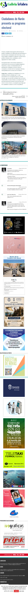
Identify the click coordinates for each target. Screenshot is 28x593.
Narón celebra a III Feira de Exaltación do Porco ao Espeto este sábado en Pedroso (13, 156)
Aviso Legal (2, 579)
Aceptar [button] (16, 591)
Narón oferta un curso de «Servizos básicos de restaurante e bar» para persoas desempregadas (14, 118)
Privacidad (7, 579)
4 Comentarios (13, 30)
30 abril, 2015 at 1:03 (22, 168)
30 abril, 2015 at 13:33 (22, 194)
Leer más (21, 591)
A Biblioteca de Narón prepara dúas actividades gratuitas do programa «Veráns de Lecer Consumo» (13, 137)
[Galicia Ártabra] (14, 4)
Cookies (11, 579)
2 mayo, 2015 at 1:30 (22, 202)
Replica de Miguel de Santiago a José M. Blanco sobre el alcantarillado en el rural (10, 93)
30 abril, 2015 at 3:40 (22, 187)
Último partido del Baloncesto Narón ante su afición (18, 96)
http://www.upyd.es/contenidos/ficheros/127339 (17, 174)
